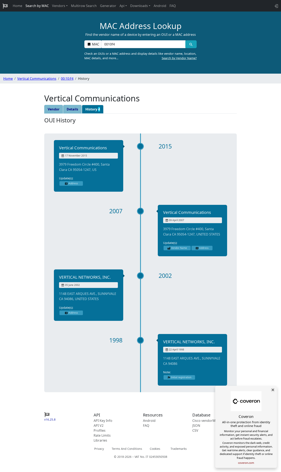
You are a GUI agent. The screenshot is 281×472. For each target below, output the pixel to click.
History (92, 109)
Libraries (100, 440)
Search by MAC (37, 5)
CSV (195, 430)
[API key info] (276, 5)
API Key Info (103, 420)
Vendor (53, 109)
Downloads (139, 5)
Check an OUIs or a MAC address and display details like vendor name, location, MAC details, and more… (140, 56)
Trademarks (179, 449)
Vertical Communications (36, 78)
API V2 (98, 425)
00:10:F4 (67, 78)
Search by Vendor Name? (179, 58)
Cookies (155, 449)
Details (72, 109)
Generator (108, 5)
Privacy (99, 449)
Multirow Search (84, 5)
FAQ (173, 5)
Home (17, 5)
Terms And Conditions (127, 449)
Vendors (58, 5)
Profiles (100, 430)
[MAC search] (191, 44)
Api (122, 5)
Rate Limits (102, 435)
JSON (196, 425)
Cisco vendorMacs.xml (209, 420)
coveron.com (246, 463)
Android (160, 5)
